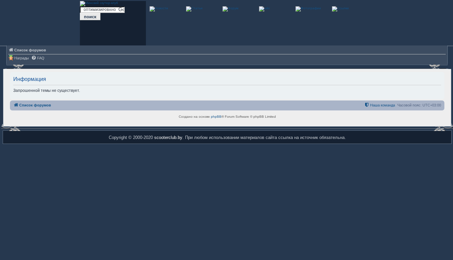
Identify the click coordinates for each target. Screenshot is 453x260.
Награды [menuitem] (21, 58)
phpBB (216, 116)
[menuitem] (37, 58)
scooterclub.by (168, 137)
